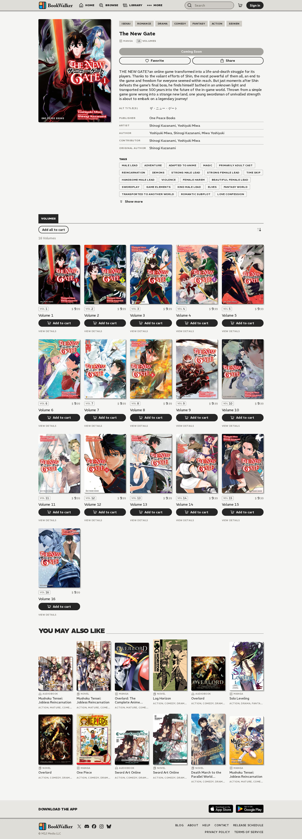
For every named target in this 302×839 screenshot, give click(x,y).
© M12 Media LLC (49, 833)
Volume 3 (137, 315)
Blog (179, 825)
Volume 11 (46, 504)
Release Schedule (248, 825)
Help (206, 825)
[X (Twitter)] (79, 826)
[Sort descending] (259, 229)
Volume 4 (183, 315)
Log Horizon (162, 698)
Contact (221, 825)
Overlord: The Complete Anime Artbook (127, 700)
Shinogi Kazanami (162, 126)
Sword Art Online (128, 772)
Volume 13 (138, 504)
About (193, 825)
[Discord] (86, 826)
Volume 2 (91, 315)
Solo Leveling (239, 698)
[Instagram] (101, 826)
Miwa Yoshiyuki (213, 133)
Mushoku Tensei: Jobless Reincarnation (54, 700)
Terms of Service (249, 832)
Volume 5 (229, 315)
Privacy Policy (217, 832)
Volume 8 (137, 410)
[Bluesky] (108, 826)
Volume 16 (46, 599)
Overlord (197, 698)
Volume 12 (92, 504)
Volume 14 (184, 504)
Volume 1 (45, 315)
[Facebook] (94, 826)
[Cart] (240, 5)
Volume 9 (183, 410)
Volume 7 (91, 410)
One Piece (84, 772)
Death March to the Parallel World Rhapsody (206, 774)
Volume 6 (45, 410)
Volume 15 (230, 504)
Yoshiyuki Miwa (189, 126)
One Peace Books (162, 118)
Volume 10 (230, 410)
